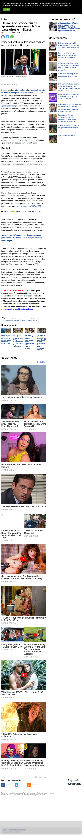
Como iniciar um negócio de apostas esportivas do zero (68, 75)
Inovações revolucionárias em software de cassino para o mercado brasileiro (68, 96)
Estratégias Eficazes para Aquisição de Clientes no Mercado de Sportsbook (67, 55)
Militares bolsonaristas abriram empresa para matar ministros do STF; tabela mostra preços (29, 341)
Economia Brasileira (30, 319)
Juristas (17, 320)
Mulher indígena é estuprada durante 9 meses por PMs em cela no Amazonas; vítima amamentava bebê (68, 66)
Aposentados (7, 319)
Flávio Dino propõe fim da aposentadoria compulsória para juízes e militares (20, 26)
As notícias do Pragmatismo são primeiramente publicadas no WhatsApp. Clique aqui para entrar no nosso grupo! (21, 237)
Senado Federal (22, 90)
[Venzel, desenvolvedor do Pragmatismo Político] (74, 783)
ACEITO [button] (6, 9)
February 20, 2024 (34, 211)
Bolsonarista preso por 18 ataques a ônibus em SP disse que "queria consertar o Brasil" (68, 45)
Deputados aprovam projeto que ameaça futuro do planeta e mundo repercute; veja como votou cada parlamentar (69, 108)
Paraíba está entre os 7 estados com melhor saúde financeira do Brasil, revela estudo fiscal (6, 340)
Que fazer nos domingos (66, 136)
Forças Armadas (8, 320)
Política (4, 19)
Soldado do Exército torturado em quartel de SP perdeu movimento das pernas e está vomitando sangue (41, 342)
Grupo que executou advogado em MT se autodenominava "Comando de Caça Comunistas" (19, 340)
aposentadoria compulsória (11, 106)
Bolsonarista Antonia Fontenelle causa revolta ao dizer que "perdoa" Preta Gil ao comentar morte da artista (69, 87)
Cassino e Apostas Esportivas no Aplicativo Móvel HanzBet (68, 127)
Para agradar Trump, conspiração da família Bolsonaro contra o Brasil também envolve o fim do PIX (68, 118)
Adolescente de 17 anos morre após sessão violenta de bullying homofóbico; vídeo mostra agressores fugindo (69, 27)
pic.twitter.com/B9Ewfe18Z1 (31, 206)
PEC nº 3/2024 (21, 140)
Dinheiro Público (18, 319)
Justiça (23, 320)
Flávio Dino (41, 319)
